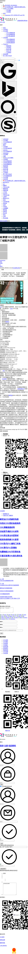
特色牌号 (5, 648)
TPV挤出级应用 (10, 36)
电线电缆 (8, 46)
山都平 (5, 196)
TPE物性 (8, 12)
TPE (3, 370)
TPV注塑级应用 (10, 32)
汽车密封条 (6, 201)
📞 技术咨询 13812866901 (10, 5)
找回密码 (12, 746)
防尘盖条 (5, 218)
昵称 (1, 621)
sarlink (4, 143)
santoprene (5, 139)
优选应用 (5, 54)
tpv (4, 184)
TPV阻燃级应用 (7, 175)
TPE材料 (5, 37)
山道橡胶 (5, 208)
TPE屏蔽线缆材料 (7, 527)
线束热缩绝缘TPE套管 (9, 539)
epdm (11, 308)
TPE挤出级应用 (10, 42)
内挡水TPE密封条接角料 (10, 523)
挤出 (4, 214)
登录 (2, 746)
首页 (4, 27)
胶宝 (4, 145)
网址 (1, 627)
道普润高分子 (21, 388)
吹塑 (4, 205)
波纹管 (5, 211)
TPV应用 (5, 177)
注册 (6, 746)
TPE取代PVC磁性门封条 (10, 544)
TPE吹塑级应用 (10, 41)
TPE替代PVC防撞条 (8, 548)
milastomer (5, 153)
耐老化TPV (6, 198)
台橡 (4, 156)
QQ (1, 630)
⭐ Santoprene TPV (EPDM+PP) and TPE (14, 15)
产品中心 (5, 44)
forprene (5, 193)
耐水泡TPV (6, 182)
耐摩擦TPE (6, 514)
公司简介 (5, 29)
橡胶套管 (5, 188)
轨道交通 (8, 49)
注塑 (4, 216)
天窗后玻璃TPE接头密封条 (11, 556)
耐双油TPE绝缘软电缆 (9, 519)
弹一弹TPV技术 (7, 55)
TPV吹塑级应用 (10, 34)
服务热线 (2, 942)
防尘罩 (5, 213)
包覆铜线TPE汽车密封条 (10, 552)
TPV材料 (5, 31)
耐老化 (7, 321)
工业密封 (8, 52)
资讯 (4, 13)
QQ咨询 (2, 937)
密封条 (5, 203)
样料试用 (2, 940)
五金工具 (8, 50)
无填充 (5, 206)
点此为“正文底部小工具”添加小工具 (10, 598)
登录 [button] (1, 2)
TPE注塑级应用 (10, 39)
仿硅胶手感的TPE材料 (9, 531)
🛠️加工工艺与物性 (8, 8)
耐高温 (5, 209)
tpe (0, 307)
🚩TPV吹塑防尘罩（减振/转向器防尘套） (14, 7)
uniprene (5, 150)
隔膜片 (5, 185)
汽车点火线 (6, 187)
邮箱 (1, 624)
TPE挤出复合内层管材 (9, 535)
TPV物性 (8, 10)
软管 (4, 200)
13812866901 (3, 945)
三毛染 (5, 192)
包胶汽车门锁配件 (8, 515)
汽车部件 (8, 47)
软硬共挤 (5, 190)
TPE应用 (5, 179)
